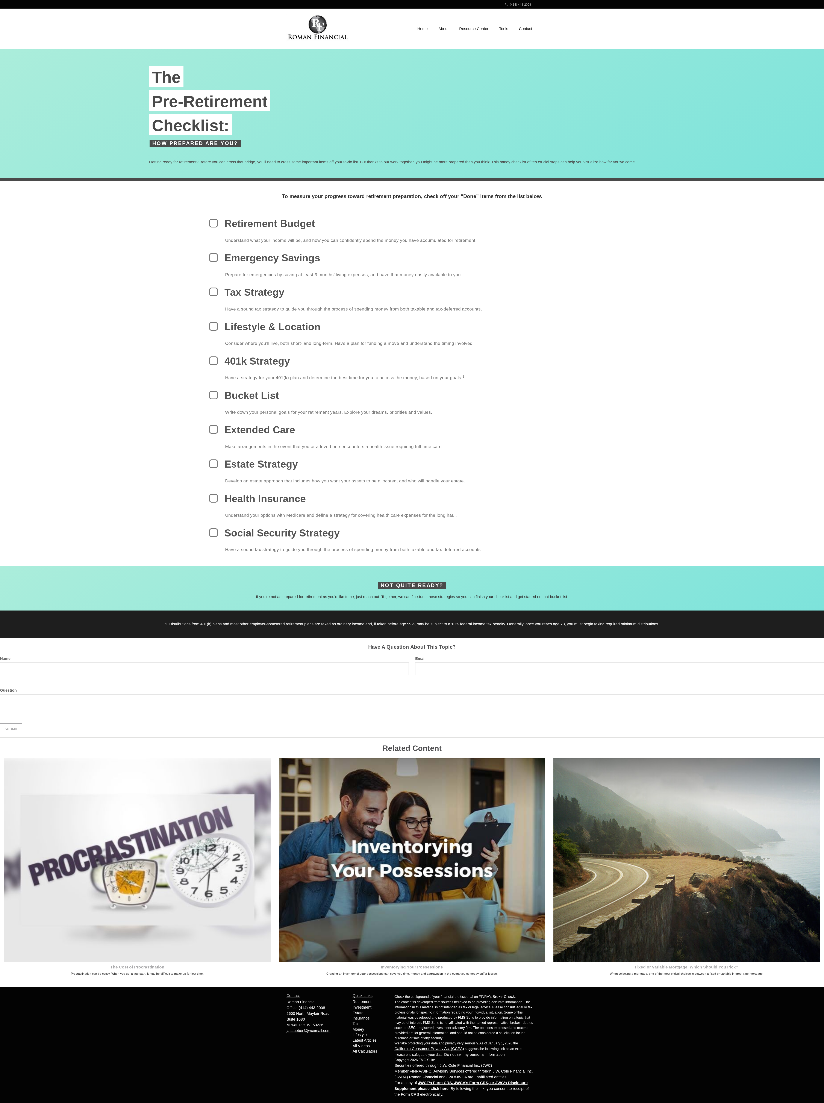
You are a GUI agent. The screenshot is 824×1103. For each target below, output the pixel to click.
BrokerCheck (503, 996)
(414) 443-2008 (520, 4)
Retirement (362, 1002)
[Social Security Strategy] (213, 532)
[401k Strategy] (213, 360)
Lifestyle (360, 1035)
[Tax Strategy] (213, 292)
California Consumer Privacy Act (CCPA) (429, 1049)
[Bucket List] (213, 395)
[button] (443, 29)
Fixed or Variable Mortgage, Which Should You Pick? (686, 967)
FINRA (415, 1071)
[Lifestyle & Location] (213, 326)
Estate (358, 1013)
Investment (362, 1007)
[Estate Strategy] (213, 463)
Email (420, 658)
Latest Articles (365, 1040)
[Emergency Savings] (213, 257)
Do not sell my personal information (474, 1054)
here (444, 1088)
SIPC (426, 1071)
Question (8, 690)
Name (5, 658)
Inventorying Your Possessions (412, 967)
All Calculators (365, 1051)
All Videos (361, 1046)
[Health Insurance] (213, 498)
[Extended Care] (213, 429)
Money (358, 1029)
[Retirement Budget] (213, 223)
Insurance (361, 1018)
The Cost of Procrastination (137, 967)
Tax (356, 1024)
